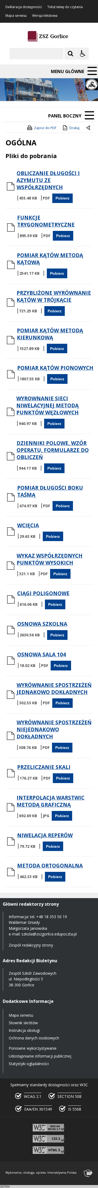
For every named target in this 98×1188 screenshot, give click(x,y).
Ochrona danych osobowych (34, 1037)
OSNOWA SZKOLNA (42, 623)
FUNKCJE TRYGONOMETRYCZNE (46, 221)
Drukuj (74, 128)
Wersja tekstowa (44, 15)
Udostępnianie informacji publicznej (40, 1056)
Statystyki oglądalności (29, 1063)
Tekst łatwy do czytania (65, 7)
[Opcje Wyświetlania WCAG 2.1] (83, 54)
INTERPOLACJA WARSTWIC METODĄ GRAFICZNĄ (50, 801)
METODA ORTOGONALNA (50, 865)
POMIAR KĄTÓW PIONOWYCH (55, 367)
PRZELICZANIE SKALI (44, 767)
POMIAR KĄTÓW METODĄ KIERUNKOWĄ (50, 334)
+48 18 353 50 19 (51, 916)
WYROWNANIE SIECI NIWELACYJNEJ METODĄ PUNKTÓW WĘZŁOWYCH (47, 405)
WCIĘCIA (28, 525)
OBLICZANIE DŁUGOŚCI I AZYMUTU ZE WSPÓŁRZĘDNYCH (48, 180)
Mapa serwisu (16, 15)
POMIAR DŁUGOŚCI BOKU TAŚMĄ (50, 491)
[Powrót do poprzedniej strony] (89, 128)
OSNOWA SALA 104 (41, 654)
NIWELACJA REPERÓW (45, 835)
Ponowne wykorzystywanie (33, 1048)
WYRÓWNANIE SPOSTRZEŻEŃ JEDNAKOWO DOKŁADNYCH (54, 689)
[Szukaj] (70, 54)
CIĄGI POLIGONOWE (43, 593)
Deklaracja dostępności (23, 7)
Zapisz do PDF (45, 128)
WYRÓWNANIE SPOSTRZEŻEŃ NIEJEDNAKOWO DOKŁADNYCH (54, 729)
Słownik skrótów (23, 1022)
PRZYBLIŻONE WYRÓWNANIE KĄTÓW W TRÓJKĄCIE (54, 296)
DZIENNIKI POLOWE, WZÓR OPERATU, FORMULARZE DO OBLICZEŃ (53, 450)
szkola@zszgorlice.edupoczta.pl (49, 934)
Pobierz (62, 198)
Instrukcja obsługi (24, 1030)
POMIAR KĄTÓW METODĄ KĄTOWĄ (50, 259)
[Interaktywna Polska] (88, 1173)
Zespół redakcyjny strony (31, 945)
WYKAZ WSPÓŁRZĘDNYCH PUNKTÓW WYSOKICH (49, 559)
